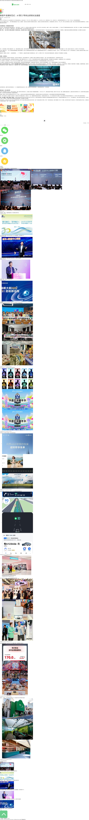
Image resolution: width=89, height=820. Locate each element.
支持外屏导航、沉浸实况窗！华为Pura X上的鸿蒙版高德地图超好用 (11, 491)
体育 (5, 0)
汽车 (20, 0)
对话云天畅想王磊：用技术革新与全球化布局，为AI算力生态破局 (10, 258)
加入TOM (7, 818)
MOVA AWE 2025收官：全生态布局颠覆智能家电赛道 (8, 578)
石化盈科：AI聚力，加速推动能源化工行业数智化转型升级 (9, 212)
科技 (22, 0)
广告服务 (4, 818)
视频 (14, 0)
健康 (17, 0)
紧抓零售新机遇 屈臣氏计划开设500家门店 (9, 575)
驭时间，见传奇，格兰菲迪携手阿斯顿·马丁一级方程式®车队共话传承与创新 (12, 697)
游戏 (7, 0)
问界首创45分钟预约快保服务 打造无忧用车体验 (7, 432)
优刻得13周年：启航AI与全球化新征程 (6, 279)
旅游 (9, 0)
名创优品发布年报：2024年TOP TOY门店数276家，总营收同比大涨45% (11, 643)
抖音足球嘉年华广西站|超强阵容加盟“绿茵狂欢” (7, 367)
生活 (10, 0)
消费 (19, 0)
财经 (15, 0)
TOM (3, 17)
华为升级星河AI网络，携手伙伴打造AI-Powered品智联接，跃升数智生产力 (12, 235)
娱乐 (4, 0)
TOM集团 (1, 818)
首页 (0, 0)
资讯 (2, 0)
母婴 (12, 0)
